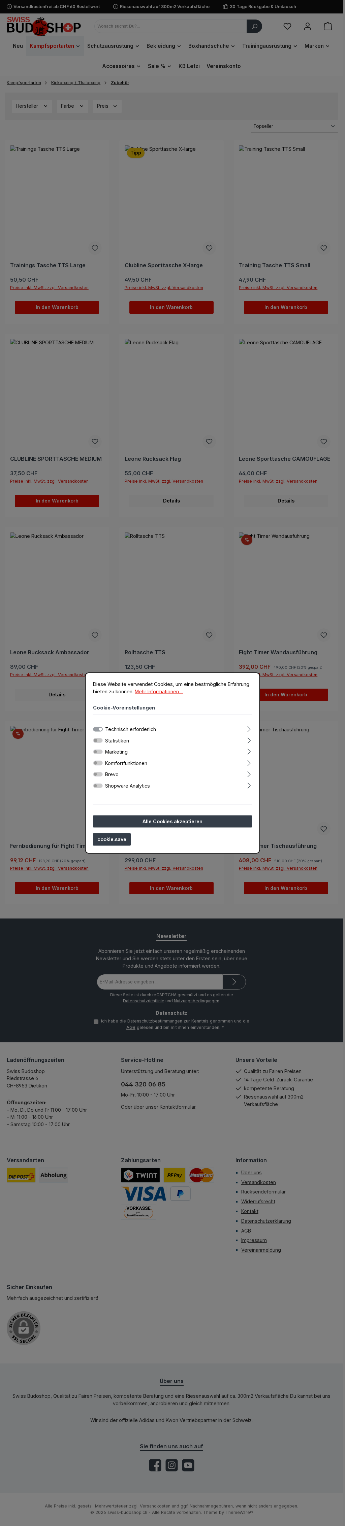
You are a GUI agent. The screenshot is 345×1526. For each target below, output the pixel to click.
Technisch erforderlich (130, 729)
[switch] (98, 740)
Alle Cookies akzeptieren (172, 821)
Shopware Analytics (127, 785)
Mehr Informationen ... (159, 691)
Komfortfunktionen (126, 763)
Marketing (116, 752)
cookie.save (111, 839)
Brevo (112, 774)
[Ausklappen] (249, 728)
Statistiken (117, 740)
